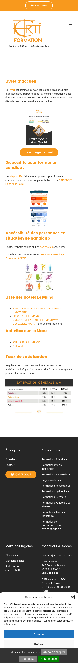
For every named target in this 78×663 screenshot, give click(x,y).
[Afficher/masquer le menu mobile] (71, 23)
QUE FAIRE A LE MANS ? (26, 342)
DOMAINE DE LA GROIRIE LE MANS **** (35, 319)
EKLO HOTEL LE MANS (26, 316)
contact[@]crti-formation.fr (57, 555)
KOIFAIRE (18, 346)
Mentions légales (14, 560)
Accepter (39, 634)
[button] (72, 597)
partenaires (46, 247)
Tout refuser (27, 658)
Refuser (39, 644)
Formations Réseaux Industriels (53, 514)
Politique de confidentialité (13, 568)
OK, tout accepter (54, 652)
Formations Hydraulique (55, 491)
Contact (10, 465)
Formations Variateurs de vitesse (56, 504)
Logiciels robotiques (53, 480)
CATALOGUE (40, 5)
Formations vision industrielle (52, 467)
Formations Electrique (54, 497)
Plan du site (12, 555)
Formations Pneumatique (56, 485)
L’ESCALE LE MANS (24, 323)
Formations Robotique (54, 459)
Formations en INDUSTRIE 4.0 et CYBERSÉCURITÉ (51, 525)
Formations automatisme (56, 474)
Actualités (11, 459)
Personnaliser (49, 658)
